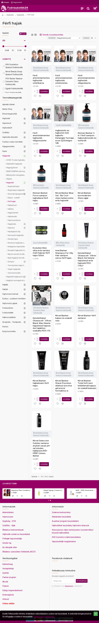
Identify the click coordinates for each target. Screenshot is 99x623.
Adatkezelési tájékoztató (43, 616)
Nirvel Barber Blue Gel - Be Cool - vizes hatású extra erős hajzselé (64, 197)
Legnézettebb (9, 484)
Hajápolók (20, 15)
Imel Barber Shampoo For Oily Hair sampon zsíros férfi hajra (64, 254)
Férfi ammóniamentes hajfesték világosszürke (41, 137)
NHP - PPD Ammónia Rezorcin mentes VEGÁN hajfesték (86, 490)
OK (96, 614)
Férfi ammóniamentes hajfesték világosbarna (86, 79)
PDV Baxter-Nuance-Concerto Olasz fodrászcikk (86, 245)
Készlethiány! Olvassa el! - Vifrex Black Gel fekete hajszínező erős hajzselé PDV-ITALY (87, 259)
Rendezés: (52, 38)
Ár (3, 40)
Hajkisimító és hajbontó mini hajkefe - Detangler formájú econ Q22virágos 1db (64, 136)
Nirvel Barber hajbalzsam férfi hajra (41, 383)
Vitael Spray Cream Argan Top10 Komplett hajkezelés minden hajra (53, 490)
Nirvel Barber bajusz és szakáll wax (63, 318)
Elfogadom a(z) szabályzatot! (68, 586)
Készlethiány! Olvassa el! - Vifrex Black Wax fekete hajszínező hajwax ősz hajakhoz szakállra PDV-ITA (42, 324)
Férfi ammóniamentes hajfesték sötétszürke (63, 79)
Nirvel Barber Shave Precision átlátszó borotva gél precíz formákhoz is (63, 386)
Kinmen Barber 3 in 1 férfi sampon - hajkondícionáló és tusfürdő (87, 137)
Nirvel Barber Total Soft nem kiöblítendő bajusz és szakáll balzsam (87, 384)
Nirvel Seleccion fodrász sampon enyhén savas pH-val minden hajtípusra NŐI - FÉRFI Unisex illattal (41, 448)
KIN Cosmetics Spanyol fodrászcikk (86, 126)
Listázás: (86, 38)
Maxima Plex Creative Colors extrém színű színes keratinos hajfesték (21, 490)
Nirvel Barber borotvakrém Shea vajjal (84, 195)
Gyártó (6, 59)
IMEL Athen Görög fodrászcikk (62, 244)
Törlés (24, 34)
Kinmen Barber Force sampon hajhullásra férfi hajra (40, 197)
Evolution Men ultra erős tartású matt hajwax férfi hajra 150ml (41, 252)
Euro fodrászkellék (40, 243)
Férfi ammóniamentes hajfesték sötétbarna (41, 79)
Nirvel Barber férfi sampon (87, 316)
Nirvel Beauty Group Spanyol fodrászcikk (41, 69)
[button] (48, 500)
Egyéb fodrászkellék (63, 125)
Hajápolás (10, 15)
